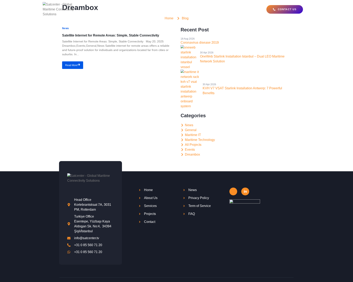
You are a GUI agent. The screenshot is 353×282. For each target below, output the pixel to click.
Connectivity (126, 9)
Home (103, 9)
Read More (71, 65)
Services (187, 9)
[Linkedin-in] (245, 191)
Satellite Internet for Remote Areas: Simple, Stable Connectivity (110, 35)
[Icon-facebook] (233, 191)
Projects (213, 9)
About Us (235, 9)
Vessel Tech (158, 9)
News (65, 28)
